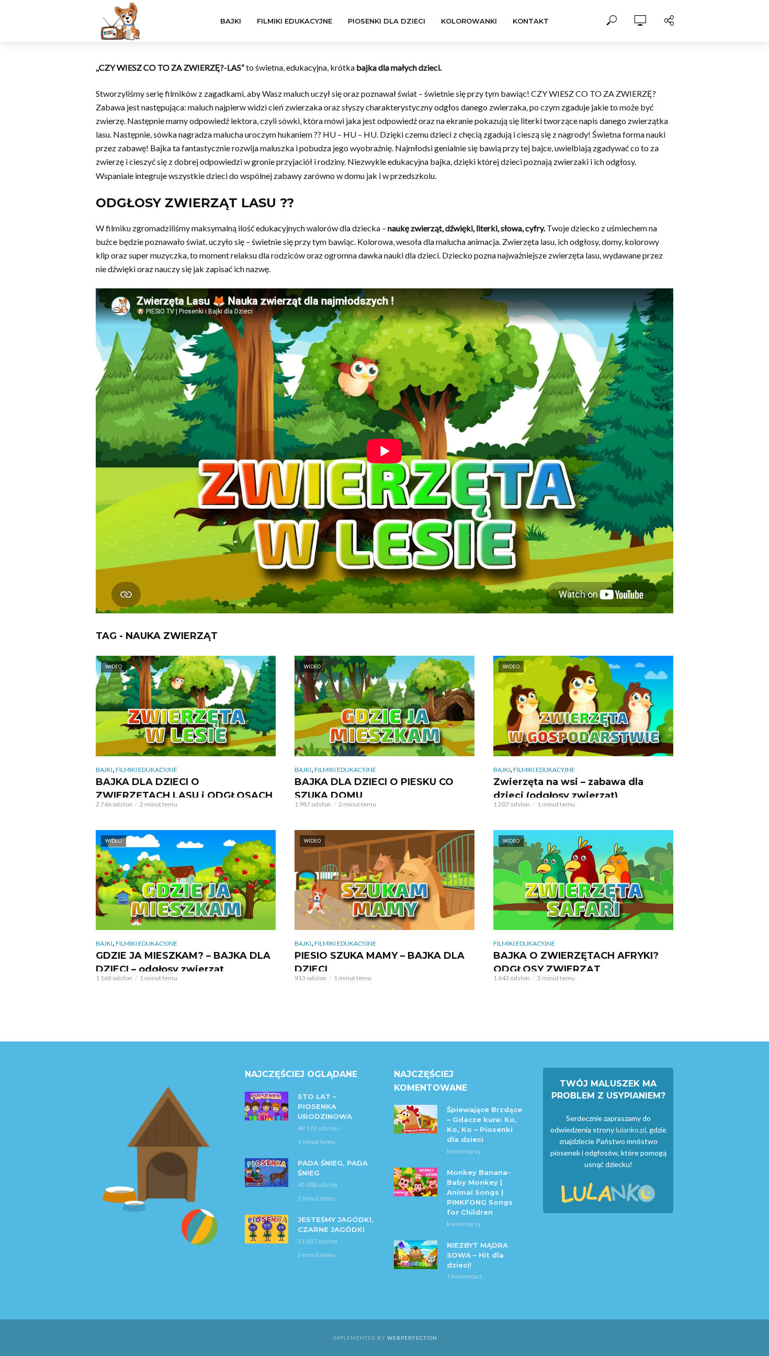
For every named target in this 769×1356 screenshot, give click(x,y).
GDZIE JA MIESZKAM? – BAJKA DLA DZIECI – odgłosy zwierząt (183, 962)
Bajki (230, 21)
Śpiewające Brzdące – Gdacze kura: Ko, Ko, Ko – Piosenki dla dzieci (484, 1124)
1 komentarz (464, 1276)
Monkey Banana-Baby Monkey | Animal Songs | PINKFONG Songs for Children (480, 1192)
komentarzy (464, 1151)
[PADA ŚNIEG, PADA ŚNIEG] (266, 1172)
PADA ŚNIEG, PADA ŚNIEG (333, 1168)
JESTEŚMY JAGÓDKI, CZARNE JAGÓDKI (336, 1224)
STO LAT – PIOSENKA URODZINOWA (325, 1106)
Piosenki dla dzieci (386, 21)
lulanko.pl (631, 1129)
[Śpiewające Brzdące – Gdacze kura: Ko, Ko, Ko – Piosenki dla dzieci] (415, 1119)
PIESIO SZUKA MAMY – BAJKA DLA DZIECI (380, 962)
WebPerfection (412, 1338)
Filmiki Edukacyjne (294, 21)
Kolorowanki (469, 21)
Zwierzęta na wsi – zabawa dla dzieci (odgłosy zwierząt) (568, 788)
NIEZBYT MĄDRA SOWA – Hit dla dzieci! (477, 1255)
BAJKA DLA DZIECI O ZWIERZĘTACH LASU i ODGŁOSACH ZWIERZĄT (184, 795)
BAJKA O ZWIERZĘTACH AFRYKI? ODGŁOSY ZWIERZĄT (576, 962)
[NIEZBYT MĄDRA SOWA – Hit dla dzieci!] (415, 1254)
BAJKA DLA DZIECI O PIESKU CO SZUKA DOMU (374, 788)
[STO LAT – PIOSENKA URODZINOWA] (266, 1106)
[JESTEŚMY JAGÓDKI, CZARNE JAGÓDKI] (266, 1229)
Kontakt (531, 21)
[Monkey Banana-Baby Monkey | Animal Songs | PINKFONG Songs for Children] (415, 1182)
